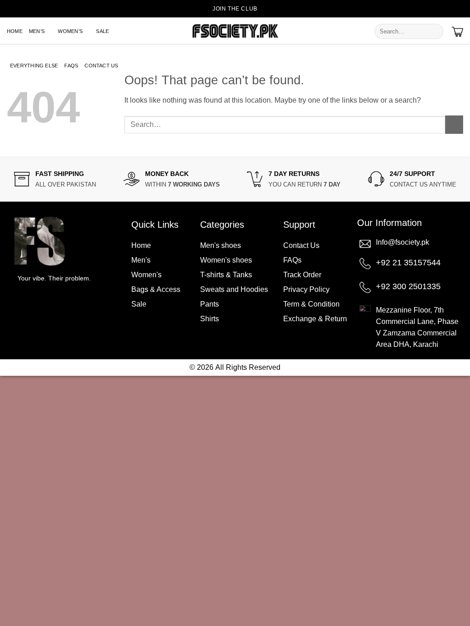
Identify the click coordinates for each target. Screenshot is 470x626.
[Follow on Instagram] (441, 9)
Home (14, 31)
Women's (146, 275)
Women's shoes (226, 260)
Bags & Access (155, 289)
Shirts (209, 319)
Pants (209, 304)
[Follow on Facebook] (426, 9)
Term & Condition (311, 304)
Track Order (302, 275)
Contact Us (101, 65)
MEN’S (37, 31)
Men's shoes (220, 245)
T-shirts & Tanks (226, 275)
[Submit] (435, 31)
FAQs (71, 65)
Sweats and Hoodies (234, 289)
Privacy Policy (306, 289)
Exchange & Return (315, 319)
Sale (138, 304)
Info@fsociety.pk (402, 242)
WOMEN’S (70, 31)
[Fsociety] (235, 30)
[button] (459, 9)
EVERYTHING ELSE (34, 65)
